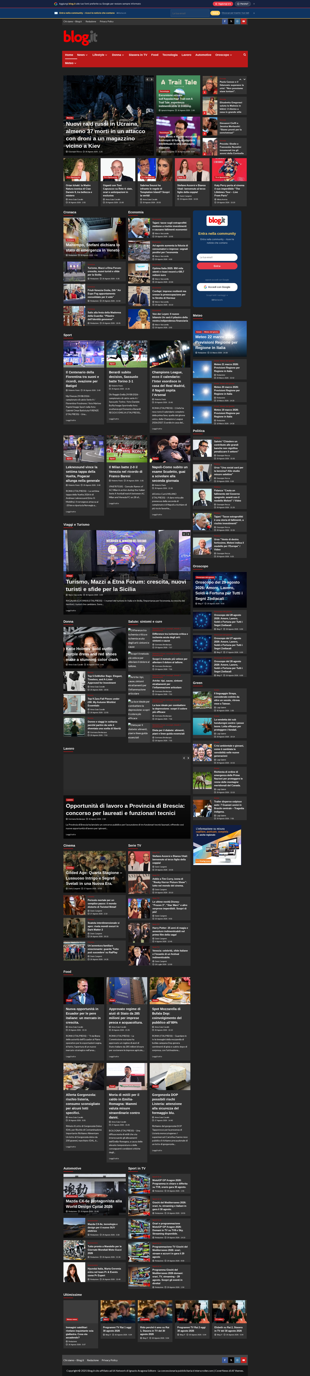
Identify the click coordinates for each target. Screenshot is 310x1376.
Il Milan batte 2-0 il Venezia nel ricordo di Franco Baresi (125, 471)
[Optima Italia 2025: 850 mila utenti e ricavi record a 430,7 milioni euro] (139, 273)
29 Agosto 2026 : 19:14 (226, 737)
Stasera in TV (138, 54)
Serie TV (181, 177)
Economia (156, 219)
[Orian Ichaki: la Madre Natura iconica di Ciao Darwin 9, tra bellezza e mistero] (80, 169)
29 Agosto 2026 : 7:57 (163, 647)
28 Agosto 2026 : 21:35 (164, 488)
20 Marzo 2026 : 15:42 (225, 378)
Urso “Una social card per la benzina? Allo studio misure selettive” (228, 471)
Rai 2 (180, 1319)
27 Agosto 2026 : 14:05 (93, 889)
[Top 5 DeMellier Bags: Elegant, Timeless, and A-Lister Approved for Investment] (74, 681)
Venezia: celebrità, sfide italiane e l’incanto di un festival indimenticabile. (170, 954)
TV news (144, 1319)
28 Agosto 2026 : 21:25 (226, 508)
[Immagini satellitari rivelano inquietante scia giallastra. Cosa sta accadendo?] (80, 1311)
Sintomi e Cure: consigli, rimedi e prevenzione (166, 629)
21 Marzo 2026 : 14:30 (219, 353)
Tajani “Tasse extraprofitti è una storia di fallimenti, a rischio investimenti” (229, 520)
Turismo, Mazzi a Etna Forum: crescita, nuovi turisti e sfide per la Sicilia (104, 271)
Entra (217, 266)
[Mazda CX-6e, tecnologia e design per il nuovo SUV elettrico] (74, 1228)
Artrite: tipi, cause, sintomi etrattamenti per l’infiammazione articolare (167, 684)
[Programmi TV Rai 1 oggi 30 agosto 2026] (118, 1311)
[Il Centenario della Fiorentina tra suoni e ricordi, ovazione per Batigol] (83, 354)
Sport (69, 364)
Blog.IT (200, 604)
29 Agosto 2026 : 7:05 (225, 819)
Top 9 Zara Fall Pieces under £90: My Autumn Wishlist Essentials (103, 702)
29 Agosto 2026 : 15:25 (95, 595)
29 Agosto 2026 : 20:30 (98, 819)
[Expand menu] (86, 55)
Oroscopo (222, 54)
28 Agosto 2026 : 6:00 (234, 629)
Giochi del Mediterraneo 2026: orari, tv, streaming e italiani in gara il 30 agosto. (169, 1206)
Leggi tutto (71, 420)
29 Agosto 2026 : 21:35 (121, 389)
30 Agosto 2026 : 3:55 (89, 255)
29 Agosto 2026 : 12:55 (99, 712)
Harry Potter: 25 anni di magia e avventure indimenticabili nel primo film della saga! (170, 931)
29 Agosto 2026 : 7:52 (163, 694)
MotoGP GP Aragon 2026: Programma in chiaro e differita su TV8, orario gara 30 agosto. (169, 1183)
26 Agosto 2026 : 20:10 (164, 893)
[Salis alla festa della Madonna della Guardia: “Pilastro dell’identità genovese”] (74, 316)
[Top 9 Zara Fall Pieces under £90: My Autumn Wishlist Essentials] (74, 704)
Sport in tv (156, 1177)
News (81, 54)
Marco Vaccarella (162, 233)
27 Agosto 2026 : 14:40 (164, 1120)
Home (69, 54)
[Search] (245, 55)
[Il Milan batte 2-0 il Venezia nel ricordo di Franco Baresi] (127, 448)
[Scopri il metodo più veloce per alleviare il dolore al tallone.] (139, 661)
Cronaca (70, 240)
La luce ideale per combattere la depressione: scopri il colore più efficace (169, 708)
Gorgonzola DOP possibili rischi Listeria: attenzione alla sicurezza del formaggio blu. (167, 1104)
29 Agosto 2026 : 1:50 (175, 1287)
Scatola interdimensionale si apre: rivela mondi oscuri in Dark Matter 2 (103, 926)
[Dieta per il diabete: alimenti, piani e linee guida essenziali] (139, 733)
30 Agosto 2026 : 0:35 (110, 279)
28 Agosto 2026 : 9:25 (225, 556)
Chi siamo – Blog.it (72, 21)
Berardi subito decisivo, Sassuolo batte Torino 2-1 (123, 376)
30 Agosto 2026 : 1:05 (225, 711)
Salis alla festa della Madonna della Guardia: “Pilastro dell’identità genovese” (104, 316)
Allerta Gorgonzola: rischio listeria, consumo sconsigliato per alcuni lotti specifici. (83, 1104)
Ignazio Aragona (167, 110)
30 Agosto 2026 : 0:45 (95, 665)
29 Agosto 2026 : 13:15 (226, 793)
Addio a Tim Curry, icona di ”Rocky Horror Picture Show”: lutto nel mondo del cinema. (169, 882)
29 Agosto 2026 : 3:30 (110, 1235)
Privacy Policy (107, 21)
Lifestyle (98, 54)
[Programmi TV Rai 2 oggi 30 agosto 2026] (192, 1311)
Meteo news (72, 1319)
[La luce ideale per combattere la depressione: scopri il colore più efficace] (139, 709)
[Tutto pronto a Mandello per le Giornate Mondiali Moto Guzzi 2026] (74, 1250)
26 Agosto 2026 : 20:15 (99, 936)
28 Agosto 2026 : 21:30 (111, 1257)
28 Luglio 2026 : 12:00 (163, 964)
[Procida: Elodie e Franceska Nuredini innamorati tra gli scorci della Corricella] (210, 126)
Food (154, 54)
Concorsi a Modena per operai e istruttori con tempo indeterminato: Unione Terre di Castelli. (126, 805)
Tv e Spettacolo (73, 177)
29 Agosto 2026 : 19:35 (189, 199)
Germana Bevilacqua (98, 732)
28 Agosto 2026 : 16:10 (164, 305)
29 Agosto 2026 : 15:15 (77, 1030)
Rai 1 (106, 1319)
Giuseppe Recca (75, 152)
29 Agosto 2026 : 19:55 (176, 1213)
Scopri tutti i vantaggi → (217, 295)
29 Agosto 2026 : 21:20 (94, 152)
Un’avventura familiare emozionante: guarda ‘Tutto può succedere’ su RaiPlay (103, 949)
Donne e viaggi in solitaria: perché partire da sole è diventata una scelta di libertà (104, 725)
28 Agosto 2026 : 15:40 (111, 1279)
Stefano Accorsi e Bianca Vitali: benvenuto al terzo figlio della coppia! (191, 188)
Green (199, 332)
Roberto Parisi (74, 390)
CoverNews (221, 1370)
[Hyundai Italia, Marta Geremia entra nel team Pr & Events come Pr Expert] (74, 1272)
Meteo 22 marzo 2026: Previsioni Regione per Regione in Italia (216, 342)
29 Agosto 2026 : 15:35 (226, 459)
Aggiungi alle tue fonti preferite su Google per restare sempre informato (100, 3)
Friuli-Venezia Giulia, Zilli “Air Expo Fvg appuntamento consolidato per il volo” (104, 293)
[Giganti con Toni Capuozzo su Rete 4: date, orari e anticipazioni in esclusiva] (118, 169)
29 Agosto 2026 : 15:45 (164, 402)
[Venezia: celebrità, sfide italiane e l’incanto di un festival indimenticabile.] (139, 956)
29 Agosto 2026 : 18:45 (111, 323)
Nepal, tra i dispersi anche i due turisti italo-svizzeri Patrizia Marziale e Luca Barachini (108, 138)
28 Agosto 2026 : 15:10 (164, 1030)
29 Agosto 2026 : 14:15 (226, 763)
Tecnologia (170, 54)
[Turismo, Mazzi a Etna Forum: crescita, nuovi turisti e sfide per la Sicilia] (74, 271)
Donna (116, 54)
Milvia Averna (222, 199)
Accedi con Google (219, 286)
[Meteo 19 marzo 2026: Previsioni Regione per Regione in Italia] (202, 415)
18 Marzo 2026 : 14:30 (225, 424)
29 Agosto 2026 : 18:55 (99, 690)
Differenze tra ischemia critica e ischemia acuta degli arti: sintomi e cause (170, 637)
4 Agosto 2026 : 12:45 (163, 941)
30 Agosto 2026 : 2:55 (77, 202)
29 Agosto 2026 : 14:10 (176, 1238)
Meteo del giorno (211, 332)
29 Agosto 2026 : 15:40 (90, 1211)
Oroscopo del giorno (205, 577)
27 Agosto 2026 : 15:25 (121, 1125)
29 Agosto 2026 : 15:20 (226, 202)
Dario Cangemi (185, 196)
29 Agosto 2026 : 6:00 (215, 604)
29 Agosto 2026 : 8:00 (175, 1261)
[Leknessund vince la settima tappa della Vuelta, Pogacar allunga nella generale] (83, 448)
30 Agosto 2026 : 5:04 (123, 1335)
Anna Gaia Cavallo (75, 199)
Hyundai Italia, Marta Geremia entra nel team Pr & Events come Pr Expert (104, 1272)
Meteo (69, 63)
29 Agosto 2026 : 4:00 (163, 259)
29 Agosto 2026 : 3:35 (135, 481)
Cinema (70, 868)
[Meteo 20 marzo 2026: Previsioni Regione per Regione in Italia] (202, 392)
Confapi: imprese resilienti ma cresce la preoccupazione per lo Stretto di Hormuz (169, 294)
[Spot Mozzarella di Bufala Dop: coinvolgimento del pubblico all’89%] (170, 990)
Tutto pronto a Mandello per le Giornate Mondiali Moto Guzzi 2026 (105, 1250)
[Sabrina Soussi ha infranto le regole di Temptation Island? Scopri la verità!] (155, 169)
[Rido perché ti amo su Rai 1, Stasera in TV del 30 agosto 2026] (155, 1311)
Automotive (203, 54)
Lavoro (186, 54)
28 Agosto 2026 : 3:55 (163, 328)
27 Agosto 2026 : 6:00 (234, 652)
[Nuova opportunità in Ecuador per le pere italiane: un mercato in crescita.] (83, 990)
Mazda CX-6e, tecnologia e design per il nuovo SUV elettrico (103, 1227)
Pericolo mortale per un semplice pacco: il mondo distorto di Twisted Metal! (102, 903)
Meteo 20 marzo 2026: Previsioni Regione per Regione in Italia (227, 390)
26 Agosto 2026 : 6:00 (234, 676)
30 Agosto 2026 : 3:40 (91, 390)
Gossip (223, 79)
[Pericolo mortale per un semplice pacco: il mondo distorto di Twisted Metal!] (74, 905)
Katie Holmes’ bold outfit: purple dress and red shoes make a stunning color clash (92, 654)
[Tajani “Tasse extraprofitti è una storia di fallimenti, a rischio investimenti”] (202, 521)
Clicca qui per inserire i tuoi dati (235, 13)
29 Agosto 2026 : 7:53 (98, 735)
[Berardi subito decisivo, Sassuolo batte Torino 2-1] (127, 354)
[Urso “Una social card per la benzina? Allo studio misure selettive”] (202, 472)
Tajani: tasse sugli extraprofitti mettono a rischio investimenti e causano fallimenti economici (169, 226)
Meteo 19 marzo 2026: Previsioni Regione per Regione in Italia (227, 413)
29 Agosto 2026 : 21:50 (111, 301)
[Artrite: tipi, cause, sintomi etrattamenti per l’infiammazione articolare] (139, 685)
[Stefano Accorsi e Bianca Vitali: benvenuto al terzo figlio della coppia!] (192, 169)
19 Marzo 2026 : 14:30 (225, 401)
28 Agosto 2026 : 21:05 (121, 1030)
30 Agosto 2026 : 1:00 (186, 110)
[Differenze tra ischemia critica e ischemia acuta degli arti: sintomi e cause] (139, 638)
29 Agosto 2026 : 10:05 (164, 237)
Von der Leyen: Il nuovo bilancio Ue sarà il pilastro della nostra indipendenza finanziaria (170, 317)
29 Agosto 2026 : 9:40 (91, 485)
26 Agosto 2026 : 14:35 (99, 959)
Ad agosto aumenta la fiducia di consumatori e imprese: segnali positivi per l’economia (170, 249)
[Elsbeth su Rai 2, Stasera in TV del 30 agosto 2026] (229, 1311)
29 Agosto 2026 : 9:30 (225, 481)
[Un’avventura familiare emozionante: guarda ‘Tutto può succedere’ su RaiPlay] (74, 951)
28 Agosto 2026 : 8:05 (77, 1120)
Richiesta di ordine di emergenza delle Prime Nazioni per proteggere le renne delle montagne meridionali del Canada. (228, 779)
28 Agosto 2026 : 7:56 (163, 719)
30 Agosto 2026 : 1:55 (175, 1191)
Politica (217, 438)
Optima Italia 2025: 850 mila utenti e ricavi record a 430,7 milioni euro (168, 271)
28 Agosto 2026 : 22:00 (164, 282)
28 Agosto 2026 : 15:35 (226, 530)
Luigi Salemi (221, 707)
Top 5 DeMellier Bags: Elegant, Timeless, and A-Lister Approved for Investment (105, 679)
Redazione (91, 21)
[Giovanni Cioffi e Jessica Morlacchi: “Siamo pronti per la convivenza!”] (210, 106)
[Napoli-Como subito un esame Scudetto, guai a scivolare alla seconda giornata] (170, 448)
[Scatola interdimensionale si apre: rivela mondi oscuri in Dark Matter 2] (74, 928)
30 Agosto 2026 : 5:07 (77, 1345)
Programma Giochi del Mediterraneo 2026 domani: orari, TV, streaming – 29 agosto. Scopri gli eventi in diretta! (167, 1276)
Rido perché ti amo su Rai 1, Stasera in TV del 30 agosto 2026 (154, 1331)
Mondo (70, 125)
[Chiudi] (254, 3)
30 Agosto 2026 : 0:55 (186, 152)
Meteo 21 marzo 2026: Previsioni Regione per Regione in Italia (227, 367)
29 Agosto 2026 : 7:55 (163, 669)
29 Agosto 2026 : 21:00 (115, 202)
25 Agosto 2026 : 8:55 (163, 919)
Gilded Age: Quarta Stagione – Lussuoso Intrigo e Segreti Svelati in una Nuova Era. (94, 878)
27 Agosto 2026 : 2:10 (98, 914)
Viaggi (69, 576)
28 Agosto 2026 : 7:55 (163, 741)
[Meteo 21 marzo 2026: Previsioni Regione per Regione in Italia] (202, 369)
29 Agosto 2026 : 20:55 (152, 202)
